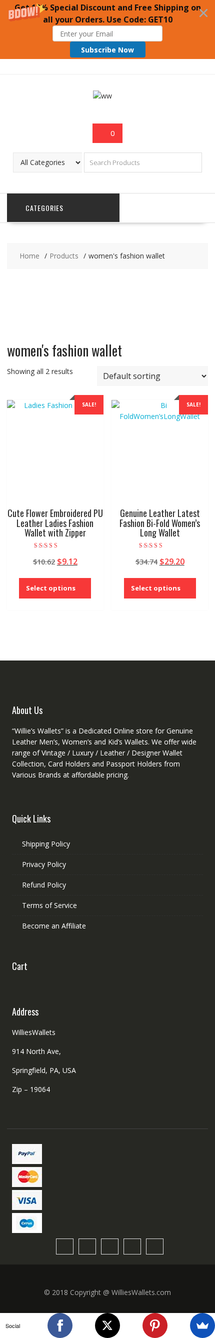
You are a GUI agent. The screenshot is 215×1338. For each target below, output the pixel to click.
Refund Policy (44, 885)
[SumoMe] (202, 1325)
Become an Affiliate (54, 925)
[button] (107, 29)
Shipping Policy (46, 843)
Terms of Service (49, 905)
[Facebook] (60, 1325)
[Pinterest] (155, 1325)
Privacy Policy (44, 864)
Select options (51, 588)
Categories (45, 207)
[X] (107, 1325)
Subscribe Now (107, 49)
